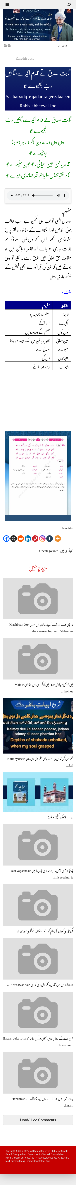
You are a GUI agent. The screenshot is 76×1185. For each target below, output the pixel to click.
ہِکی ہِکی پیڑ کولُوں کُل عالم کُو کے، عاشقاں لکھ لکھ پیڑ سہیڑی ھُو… (43, 931)
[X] (13, 536)
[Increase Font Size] (9, 45)
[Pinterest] (35, 536)
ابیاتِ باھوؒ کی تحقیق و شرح (60, 817)
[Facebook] (6, 536)
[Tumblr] (49, 536)
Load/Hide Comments (38, 1120)
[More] (58, 536)
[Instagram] (42, 536)
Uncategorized (48, 550)
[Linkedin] (28, 536)
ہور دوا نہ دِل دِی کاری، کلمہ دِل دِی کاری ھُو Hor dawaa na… (40, 984)
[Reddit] (21, 536)
